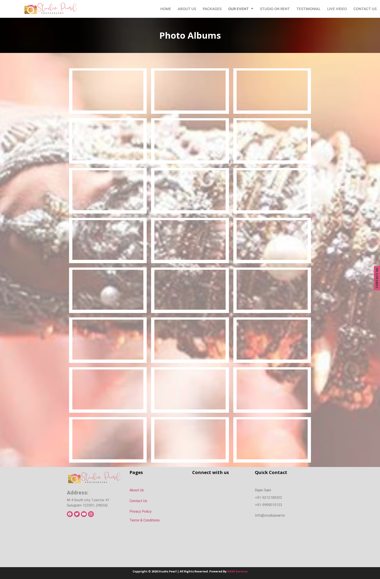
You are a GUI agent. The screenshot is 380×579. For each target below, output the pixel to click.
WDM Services (237, 571)
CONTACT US (365, 9)
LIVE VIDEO (337, 9)
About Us (137, 490)
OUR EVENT (238, 9)
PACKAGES (212, 9)
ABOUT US (187, 9)
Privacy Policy (141, 511)
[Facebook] (70, 514)
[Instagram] (91, 514)
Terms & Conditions (145, 520)
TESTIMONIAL (308, 9)
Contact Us (138, 501)
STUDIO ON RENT (275, 9)
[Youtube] (84, 514)
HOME (165, 9)
